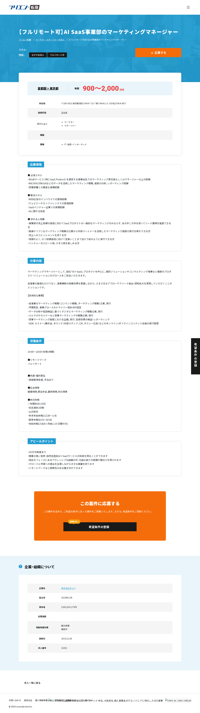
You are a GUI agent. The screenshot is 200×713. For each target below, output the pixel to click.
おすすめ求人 (38, 54)
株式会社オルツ (68, 588)
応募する (160, 52)
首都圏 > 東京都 (48, 88)
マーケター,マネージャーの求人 (50, 39)
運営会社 (28, 700)
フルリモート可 (57, 54)
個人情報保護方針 (43, 700)
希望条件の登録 (99, 527)
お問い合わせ (15, 700)
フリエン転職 (25, 39)
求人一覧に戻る (32, 683)
